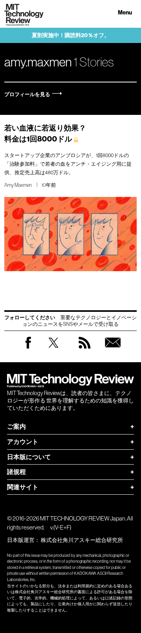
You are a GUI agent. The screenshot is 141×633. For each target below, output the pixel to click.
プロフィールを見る (27, 94)
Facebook (28, 348)
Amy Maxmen (18, 185)
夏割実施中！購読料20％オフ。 (71, 35)
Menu (125, 12)
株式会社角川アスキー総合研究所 (82, 540)
